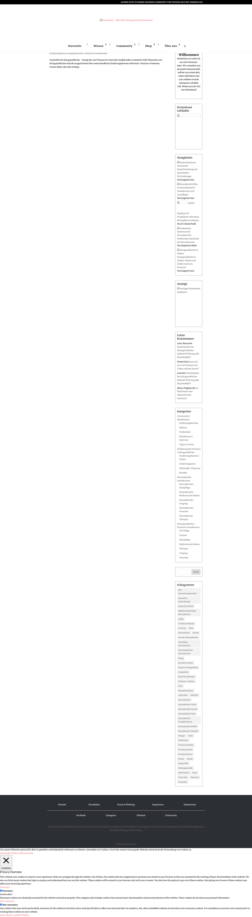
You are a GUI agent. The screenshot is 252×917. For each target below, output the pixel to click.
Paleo (190, 736)
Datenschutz (190, 804)
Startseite (75, 46)
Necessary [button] (5, 887)
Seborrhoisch (183, 773)
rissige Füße (183, 763)
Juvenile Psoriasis (185, 663)
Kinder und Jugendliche (188, 667)
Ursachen (183, 557)
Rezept (190, 759)
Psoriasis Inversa (185, 754)
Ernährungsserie (57, 53)
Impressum (158, 804)
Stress (194, 773)
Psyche (181, 759)
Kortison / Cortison (186, 681)
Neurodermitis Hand (186, 714)
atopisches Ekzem (186, 606)
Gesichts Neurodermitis (188, 637)
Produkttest (185, 432)
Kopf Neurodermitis (186, 677)
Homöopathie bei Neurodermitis (185, 652)
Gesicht (195, 633)
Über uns (171, 46)
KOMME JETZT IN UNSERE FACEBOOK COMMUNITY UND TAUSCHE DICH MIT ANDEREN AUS (162, 2)
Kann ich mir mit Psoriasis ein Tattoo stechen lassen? (188, 365)
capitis (181, 619)
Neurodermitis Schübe (187, 726)
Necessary (7, 891)
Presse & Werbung (126, 804)
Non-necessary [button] (7, 901)
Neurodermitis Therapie (188, 731)
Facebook (81, 815)
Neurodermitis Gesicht (187, 709)
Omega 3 (182, 736)
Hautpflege (184, 539)
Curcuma (182, 628)
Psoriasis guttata (185, 749)
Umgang (183, 553)
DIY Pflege (184, 530)
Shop (148, 46)
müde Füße (183, 695)
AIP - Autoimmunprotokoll (187, 592)
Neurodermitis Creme (187, 704)
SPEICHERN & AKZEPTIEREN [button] (14, 915)
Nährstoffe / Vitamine (189, 468)
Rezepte (183, 472)
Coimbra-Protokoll (186, 623)
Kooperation (183, 672)
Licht (180, 686)
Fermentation (184, 633)
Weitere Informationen (22, 853)
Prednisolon (183, 740)
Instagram (111, 815)
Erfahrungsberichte (188, 423)
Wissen (99, 46)
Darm (191, 628)
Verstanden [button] (5, 853)
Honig (180, 658)
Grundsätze (94, 804)
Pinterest (141, 815)
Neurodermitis (184, 700)
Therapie (183, 548)
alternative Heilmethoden (184, 600)
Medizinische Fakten (189, 544)
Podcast (183, 427)
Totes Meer (183, 777)
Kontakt (62, 804)
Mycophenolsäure (185, 691)
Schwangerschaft (185, 768)
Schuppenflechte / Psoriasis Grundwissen (87, 53)
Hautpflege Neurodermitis (184, 644)
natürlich (194, 695)
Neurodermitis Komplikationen (185, 720)
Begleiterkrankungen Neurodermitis (187, 612)
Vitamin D (194, 777)
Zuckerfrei (182, 782)
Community (124, 46)
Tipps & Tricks (186, 444)
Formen (183, 535)
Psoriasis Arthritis (186, 745)
